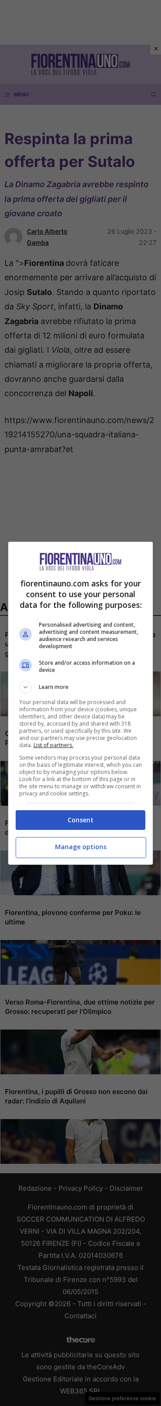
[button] (80, 687)
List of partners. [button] (53, 745)
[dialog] (80, 703)
